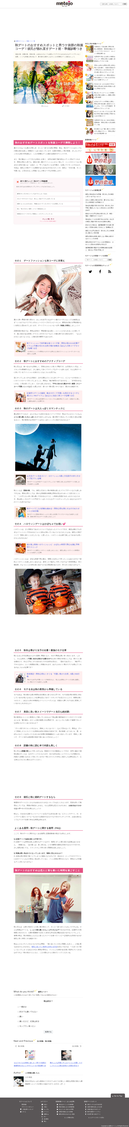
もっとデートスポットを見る (96, 1117)
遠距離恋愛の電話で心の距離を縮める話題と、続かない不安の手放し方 (98, 249)
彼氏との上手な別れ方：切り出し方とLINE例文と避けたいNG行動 (99, 232)
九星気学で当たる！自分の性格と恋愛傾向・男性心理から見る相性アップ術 (104, 122)
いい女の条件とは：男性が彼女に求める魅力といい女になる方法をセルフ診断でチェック (104, 77)
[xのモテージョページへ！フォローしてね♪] (90, 272)
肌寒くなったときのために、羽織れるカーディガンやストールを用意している (40, 204)
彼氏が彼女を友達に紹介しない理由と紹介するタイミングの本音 (99, 237)
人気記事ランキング (27, 1109)
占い (45, 1116)
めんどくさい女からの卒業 (66, 1109)
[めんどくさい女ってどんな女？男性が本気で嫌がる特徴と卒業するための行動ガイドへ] (100, 169)
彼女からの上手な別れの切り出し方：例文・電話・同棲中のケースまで (99, 215)
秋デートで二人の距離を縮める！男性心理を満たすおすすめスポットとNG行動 (53, 510)
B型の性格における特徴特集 (66, 1107)
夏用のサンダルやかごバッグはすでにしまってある (32, 193)
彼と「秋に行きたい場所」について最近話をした (31, 209)
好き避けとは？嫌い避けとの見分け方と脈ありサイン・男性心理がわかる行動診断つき (104, 131)
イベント (45, 106)
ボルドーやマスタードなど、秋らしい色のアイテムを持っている (36, 199)
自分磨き (46, 1119)
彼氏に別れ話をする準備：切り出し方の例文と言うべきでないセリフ (99, 195)
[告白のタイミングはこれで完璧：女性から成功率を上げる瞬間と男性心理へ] (100, 147)
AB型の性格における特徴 (66, 1111)
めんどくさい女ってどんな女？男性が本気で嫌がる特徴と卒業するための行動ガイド (104, 114)
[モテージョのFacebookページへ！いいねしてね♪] (100, 272)
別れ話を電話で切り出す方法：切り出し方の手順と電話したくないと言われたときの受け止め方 (99, 208)
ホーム (24, 1111)
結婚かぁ (46, 1114)
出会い (45, 1104)
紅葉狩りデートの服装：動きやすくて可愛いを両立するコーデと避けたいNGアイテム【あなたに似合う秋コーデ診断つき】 (53, 394)
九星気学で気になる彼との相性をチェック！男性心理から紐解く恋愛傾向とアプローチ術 (104, 59)
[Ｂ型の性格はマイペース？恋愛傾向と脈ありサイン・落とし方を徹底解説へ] (100, 158)
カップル (46, 1109)
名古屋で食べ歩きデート (94, 1114)
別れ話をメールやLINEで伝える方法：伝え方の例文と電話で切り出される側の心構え (99, 220)
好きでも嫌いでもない (28, 1012)
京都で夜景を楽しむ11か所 (94, 1107)
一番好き (23, 1007)
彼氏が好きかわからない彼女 (67, 1114)
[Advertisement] (64, 24)
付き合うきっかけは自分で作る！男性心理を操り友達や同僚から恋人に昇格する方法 (104, 86)
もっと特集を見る (69, 1117)
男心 (45, 1121)
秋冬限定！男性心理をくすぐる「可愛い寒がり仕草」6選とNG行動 (53, 675)
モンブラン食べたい (27, 1026)
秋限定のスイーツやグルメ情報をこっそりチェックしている (34, 214)
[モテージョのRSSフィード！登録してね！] (110, 272)
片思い (45, 1107)
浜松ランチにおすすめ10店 (94, 1104)
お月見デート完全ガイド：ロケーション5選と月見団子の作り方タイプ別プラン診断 (53, 477)
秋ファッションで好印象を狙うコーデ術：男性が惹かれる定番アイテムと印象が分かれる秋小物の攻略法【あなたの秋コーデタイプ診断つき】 (53, 345)
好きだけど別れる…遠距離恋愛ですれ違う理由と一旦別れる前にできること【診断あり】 (99, 226)
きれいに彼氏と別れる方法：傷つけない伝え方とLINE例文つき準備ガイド (99, 201)
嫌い (21, 1016)
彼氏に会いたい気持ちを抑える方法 (44, 947)
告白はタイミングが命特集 (66, 1104)
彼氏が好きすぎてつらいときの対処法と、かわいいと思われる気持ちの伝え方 (99, 243)
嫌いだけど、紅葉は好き (29, 1021)
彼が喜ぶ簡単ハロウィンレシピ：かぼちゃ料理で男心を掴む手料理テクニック (53, 546)
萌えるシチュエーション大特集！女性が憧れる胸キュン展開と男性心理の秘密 (104, 95)
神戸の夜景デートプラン (94, 1111)
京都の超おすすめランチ (94, 1109)
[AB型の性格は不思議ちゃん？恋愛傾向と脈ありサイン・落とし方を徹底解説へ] (100, 180)
